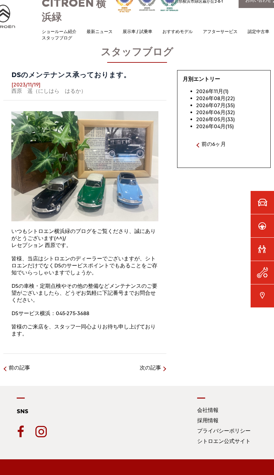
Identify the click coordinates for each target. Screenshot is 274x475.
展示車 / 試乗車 (137, 31)
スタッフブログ (57, 37)
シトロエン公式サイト (224, 441)
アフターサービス (220, 31)
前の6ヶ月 (213, 144)
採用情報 (208, 420)
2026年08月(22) (215, 98)
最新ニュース (100, 31)
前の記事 (19, 368)
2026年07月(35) (215, 105)
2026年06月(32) (215, 112)
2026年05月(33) (215, 119)
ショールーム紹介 (59, 31)
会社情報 (208, 410)
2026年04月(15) (215, 126)
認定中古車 (258, 31)
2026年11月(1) (212, 91)
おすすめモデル (177, 31)
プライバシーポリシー (224, 431)
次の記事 (150, 368)
